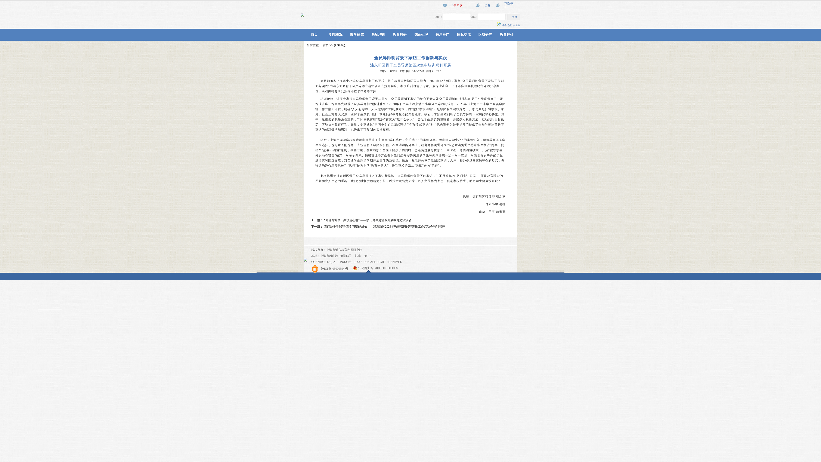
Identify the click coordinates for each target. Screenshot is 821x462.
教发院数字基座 (510, 25)
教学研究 (357, 34)
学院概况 (336, 34)
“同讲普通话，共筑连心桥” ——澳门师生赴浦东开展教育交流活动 (367, 220)
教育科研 (400, 34)
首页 (314, 34)
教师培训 (378, 34)
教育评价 (507, 34)
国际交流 (464, 34)
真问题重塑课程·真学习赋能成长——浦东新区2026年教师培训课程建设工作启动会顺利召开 (384, 226)
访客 (487, 5)
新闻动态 (340, 45)
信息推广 (442, 34)
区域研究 (485, 34)
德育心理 (421, 34)
